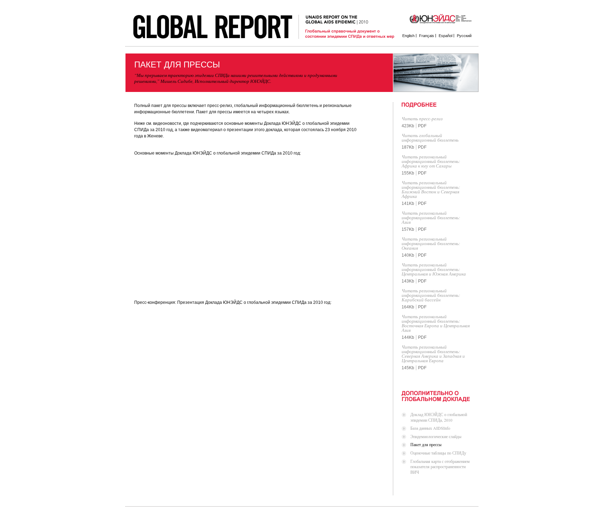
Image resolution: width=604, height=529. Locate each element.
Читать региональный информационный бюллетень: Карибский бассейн (431, 295)
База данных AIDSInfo (430, 428)
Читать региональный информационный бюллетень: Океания (431, 243)
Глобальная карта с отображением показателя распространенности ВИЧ (440, 466)
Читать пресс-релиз (422, 118)
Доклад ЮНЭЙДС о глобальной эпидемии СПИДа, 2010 (438, 417)
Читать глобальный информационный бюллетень (430, 137)
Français (426, 36)
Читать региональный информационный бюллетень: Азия (431, 217)
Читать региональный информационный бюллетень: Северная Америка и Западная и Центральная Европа (433, 354)
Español (445, 36)
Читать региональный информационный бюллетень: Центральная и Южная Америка (434, 269)
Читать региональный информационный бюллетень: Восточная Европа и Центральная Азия (436, 323)
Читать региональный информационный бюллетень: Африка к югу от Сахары (431, 161)
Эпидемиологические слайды (435, 436)
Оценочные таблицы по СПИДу (438, 453)
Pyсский (464, 36)
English (408, 36)
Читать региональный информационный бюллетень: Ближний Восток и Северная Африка (431, 189)
